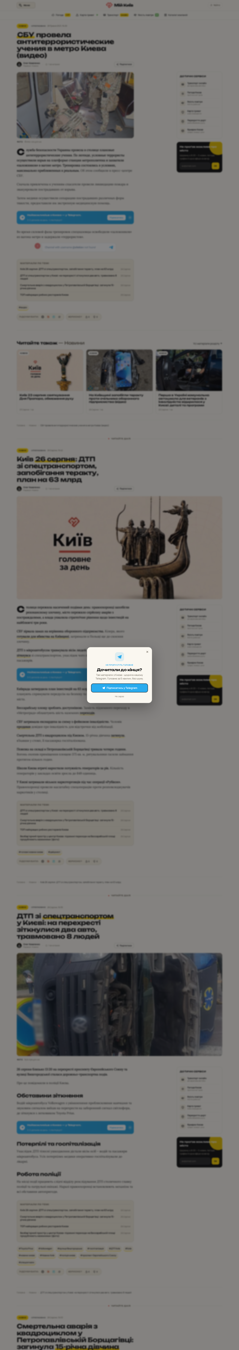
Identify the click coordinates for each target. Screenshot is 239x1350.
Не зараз (119, 696)
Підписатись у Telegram (122, 688)
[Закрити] (147, 651)
